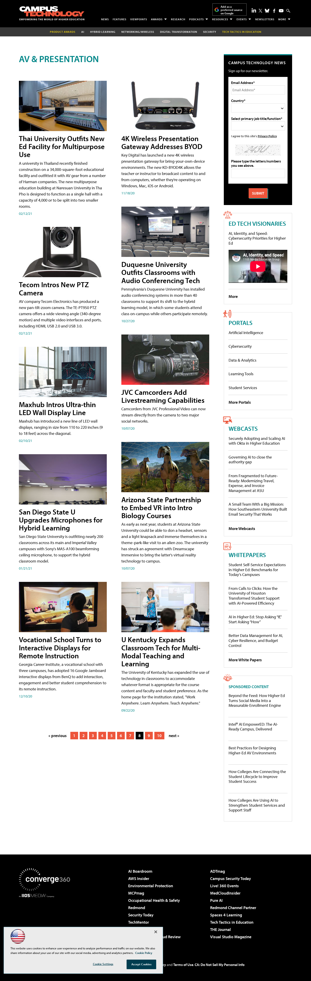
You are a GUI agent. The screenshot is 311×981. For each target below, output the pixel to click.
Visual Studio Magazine (230, 936)
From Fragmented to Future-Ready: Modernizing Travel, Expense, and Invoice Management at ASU (253, 483)
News (105, 19)
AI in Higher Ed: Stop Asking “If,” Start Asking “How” (255, 619)
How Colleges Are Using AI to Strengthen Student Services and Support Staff (257, 805)
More (282, 19)
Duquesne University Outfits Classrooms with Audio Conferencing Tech (160, 272)
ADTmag (217, 871)
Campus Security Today (230, 878)
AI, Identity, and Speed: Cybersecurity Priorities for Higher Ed (257, 238)
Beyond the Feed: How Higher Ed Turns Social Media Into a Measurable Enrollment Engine (257, 700)
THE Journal (220, 929)
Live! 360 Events (224, 885)
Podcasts (196, 19)
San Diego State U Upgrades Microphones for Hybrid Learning (60, 519)
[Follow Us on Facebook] (274, 11)
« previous (57, 735)
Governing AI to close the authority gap (250, 459)
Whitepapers (247, 555)
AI (82, 31)
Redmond (136, 907)
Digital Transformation (178, 31)
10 (159, 735)
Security (209, 31)
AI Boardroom (140, 871)
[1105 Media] (46, 920)
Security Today (140, 915)
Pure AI (216, 900)
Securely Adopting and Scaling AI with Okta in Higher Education (257, 441)
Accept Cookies (141, 964)
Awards (157, 19)
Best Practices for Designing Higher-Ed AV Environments (252, 750)
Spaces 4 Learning (226, 915)
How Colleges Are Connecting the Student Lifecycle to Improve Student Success (257, 776)
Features (119, 19)
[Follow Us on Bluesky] (267, 10)
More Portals (240, 402)
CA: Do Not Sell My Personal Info (220, 964)
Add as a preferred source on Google (231, 10)
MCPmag (136, 893)
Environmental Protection (150, 885)
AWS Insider (138, 878)
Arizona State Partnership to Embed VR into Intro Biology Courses (161, 507)
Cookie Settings (103, 964)
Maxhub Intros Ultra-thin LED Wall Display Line (57, 408)
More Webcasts (242, 528)
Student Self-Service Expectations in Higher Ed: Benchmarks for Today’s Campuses (257, 569)
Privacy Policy (267, 136)
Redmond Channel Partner (233, 907)
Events (242, 19)
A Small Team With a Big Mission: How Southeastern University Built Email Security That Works (258, 509)
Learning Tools (241, 373)
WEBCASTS (243, 428)
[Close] (156, 932)
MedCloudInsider (225, 893)
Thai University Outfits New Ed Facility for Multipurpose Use (62, 146)
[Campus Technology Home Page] (52, 13)
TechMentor (138, 922)
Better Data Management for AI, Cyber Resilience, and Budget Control (256, 640)
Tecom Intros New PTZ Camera (54, 288)
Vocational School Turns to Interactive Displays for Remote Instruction (60, 647)
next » (174, 735)
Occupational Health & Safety (154, 900)
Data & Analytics (242, 360)
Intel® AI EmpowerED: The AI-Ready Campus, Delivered (253, 727)
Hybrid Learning (102, 31)
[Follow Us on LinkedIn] (254, 10)
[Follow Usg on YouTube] (281, 10)
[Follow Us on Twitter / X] (260, 11)
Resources (220, 19)
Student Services (243, 387)
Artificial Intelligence (246, 332)
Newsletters (264, 19)
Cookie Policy (143, 953)
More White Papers (245, 659)
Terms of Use (183, 964)
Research (178, 19)
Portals (240, 323)
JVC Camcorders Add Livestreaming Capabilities (162, 396)
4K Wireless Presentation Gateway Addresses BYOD (161, 142)
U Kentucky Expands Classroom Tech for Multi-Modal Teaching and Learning (160, 651)
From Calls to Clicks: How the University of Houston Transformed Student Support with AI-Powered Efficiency (254, 596)
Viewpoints (138, 19)
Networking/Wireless (137, 31)
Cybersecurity (240, 346)
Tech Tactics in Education (231, 922)
